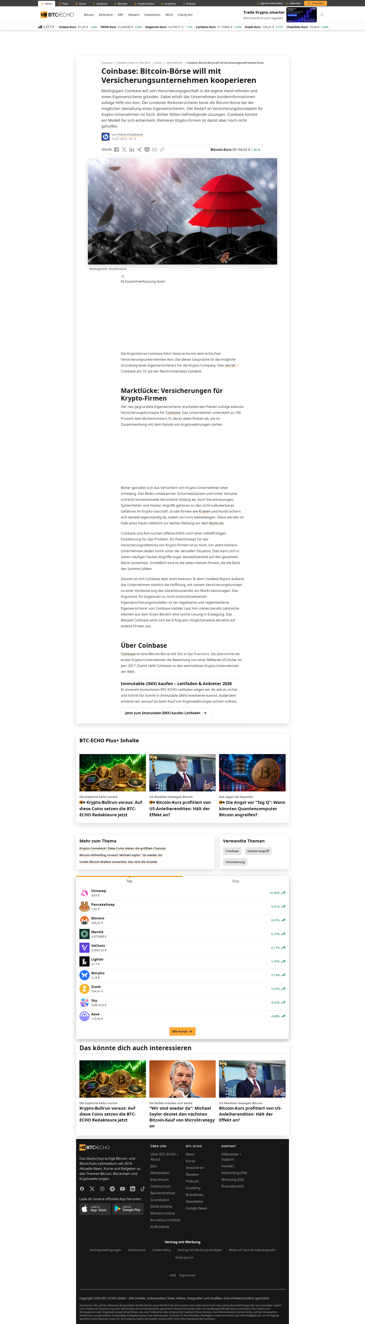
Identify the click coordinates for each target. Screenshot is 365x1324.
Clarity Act (185, 15)
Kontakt (227, 1166)
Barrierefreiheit (162, 1193)
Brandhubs (195, 1194)
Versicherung (235, 862)
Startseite (107, 63)
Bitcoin (89, 15)
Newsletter (194, 1201)
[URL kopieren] (162, 149)
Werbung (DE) (232, 1179)
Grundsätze (159, 1199)
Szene (158, 63)
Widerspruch (184, 1257)
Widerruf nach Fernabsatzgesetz (252, 1250)
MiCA (169, 15)
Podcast (192, 1181)
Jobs (153, 1166)
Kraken (204, 511)
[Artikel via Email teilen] (154, 149)
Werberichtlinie (162, 1213)
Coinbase (173, 412)
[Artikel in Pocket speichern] (147, 149)
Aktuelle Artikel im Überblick (133, 63)
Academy (193, 1188)
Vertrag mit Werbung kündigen (200, 1250)
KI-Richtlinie (159, 1226)
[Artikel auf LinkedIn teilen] (131, 149)
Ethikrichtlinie (161, 1206)
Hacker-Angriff (258, 851)
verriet (230, 365)
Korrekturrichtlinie (165, 1220)
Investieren (152, 15)
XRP (120, 15)
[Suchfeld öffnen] (322, 15)
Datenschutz (160, 1186)
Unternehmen (174, 63)
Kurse (190, 1161)
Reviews (192, 1174)
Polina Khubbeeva (130, 134)
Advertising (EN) (234, 1172)
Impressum (159, 1179)
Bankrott (216, 523)
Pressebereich (232, 1186)
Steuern (133, 15)
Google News (196, 1208)
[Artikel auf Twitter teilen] (124, 149)
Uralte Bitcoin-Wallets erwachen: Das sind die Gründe (118, 862)
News (190, 1154)
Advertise (295, 3)
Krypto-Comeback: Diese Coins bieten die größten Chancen (122, 848)
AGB (173, 1275)
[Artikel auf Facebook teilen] (116, 149)
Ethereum (106, 15)
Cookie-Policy (162, 1250)
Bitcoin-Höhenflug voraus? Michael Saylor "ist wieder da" (121, 855)
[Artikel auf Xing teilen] (139, 149)
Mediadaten (160, 1172)
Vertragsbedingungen (105, 1250)
